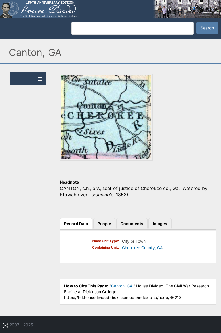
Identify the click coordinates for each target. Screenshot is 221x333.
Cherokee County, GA (142, 247)
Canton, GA (121, 285)
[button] (106, 158)
